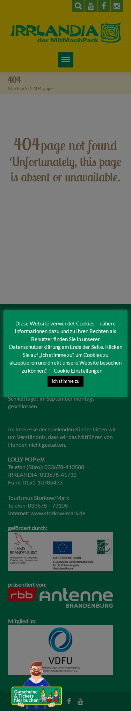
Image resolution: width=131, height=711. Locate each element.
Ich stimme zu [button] (65, 381)
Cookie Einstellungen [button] (78, 370)
